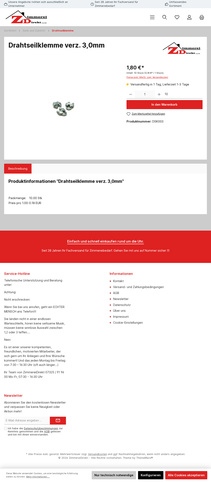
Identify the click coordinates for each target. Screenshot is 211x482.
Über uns (119, 310)
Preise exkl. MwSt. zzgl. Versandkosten (147, 77)
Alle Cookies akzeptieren (186, 475)
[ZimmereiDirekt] (182, 48)
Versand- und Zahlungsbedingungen (138, 287)
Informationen (121, 274)
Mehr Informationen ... (38, 476)
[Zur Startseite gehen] (26, 17)
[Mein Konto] (189, 17)
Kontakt (118, 281)
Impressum (121, 316)
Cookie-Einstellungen (128, 322)
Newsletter (121, 299)
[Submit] (58, 421)
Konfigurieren (151, 475)
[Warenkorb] (202, 17)
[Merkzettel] (177, 17)
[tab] (18, 169)
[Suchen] (164, 17)
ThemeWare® (144, 457)
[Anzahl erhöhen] (159, 94)
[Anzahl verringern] (131, 94)
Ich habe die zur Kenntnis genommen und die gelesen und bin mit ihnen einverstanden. (35, 431)
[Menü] (152, 17)
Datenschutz (122, 305)
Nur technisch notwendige (113, 475)
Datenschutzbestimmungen (41, 428)
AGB (116, 293)
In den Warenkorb (164, 104)
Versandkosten (97, 454)
